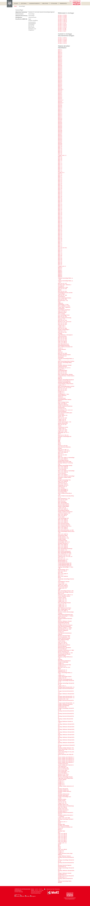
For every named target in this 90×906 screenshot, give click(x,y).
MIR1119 (60, 173)
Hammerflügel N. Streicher (63, 581)
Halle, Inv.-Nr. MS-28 (62, 835)
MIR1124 (60, 180)
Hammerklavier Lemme (63, 427)
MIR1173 (60, 245)
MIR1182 (60, 258)
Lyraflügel (60, 333)
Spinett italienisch (62, 349)
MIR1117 (60, 170)
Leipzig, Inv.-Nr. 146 (62, 842)
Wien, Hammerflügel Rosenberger (65, 548)
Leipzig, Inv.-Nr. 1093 (62, 584)
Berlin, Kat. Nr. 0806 (62, 328)
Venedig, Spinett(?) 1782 (63, 538)
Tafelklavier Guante (62, 312)
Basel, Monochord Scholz (63, 344)
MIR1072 (60, 110)
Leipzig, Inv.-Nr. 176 (62, 601)
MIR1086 (60, 127)
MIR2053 (60, 272)
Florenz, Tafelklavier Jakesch (64, 596)
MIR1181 (60, 257)
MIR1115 (60, 167)
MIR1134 (60, 193)
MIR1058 (60, 88)
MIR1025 (60, 61)
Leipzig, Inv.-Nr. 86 (62, 419)
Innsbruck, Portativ (62, 597)
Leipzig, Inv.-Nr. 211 (62, 155)
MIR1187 (60, 265)
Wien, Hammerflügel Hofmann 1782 (65, 590)
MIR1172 (60, 243)
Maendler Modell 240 (62, 561)
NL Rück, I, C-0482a (62, 15)
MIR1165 (60, 234)
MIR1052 (60, 80)
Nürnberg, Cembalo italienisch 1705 (66, 747)
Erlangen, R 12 (61, 393)
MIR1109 (60, 159)
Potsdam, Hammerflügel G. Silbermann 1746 (63, 330)
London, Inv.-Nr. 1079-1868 (64, 817)
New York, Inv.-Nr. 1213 (63, 559)
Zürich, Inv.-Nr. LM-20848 (63, 769)
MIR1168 (60, 238)
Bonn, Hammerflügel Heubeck (64, 602)
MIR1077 (60, 117)
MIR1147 (60, 210)
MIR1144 (60, 206)
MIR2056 (60, 275)
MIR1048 (60, 75)
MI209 (59, 443)
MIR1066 (60, 101)
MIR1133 (60, 192)
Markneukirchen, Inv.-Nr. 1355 (64, 629)
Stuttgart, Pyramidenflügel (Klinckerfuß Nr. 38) (63, 706)
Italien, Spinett (61, 583)
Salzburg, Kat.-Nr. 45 (62, 670)
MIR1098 (60, 143)
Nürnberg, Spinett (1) (62, 811)
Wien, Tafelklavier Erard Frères (64, 608)
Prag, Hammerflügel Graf (63, 518)
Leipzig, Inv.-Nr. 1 (61, 675)
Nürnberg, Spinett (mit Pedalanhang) (66, 806)
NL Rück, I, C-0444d (62, 39)
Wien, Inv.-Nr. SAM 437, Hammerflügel (66, 470)
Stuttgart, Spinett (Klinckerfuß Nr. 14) (66, 703)
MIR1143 (60, 205)
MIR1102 (60, 148)
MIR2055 (60, 274)
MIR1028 (60, 65)
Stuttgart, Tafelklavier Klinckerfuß (65, 704)
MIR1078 (60, 118)
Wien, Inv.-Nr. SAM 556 (63, 547)
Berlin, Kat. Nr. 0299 (62, 288)
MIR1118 (60, 171)
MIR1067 (60, 104)
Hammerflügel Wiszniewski (64, 345)
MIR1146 (60, 209)
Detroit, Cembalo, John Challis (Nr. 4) (66, 761)
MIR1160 (60, 228)
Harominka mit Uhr (62, 408)
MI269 (59, 668)
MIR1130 (60, 188)
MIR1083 (60, 123)
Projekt (16, 3)
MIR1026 (60, 63)
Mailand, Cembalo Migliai (63, 506)
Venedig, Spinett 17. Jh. (63, 536)
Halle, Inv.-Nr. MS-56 (62, 341)
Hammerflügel (61, 414)
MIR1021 (60, 57)
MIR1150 (60, 214)
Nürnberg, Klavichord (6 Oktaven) (65, 625)
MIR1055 (60, 84)
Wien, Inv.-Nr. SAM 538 (63, 472)
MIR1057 (60, 86)
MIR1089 (60, 131)
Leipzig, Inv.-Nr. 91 (62, 428)
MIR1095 (60, 139)
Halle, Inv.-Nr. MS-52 (62, 342)
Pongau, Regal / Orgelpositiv (64, 307)
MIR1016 (60, 49)
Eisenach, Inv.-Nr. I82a (63, 445)
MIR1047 (60, 73)
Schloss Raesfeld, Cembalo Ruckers (65, 383)
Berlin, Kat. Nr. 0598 (62, 389)
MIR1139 (60, 200)
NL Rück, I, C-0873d (62, 21)
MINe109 (60, 378)
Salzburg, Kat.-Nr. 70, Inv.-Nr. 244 (65, 556)
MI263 (59, 823)
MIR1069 (60, 106)
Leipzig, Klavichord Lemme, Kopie (65, 853)
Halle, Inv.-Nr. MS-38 (62, 833)
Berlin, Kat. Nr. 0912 (62, 371)
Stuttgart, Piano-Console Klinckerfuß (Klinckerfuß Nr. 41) (66, 876)
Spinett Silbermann (62, 395)
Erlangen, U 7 (61, 852)
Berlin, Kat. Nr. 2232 (62, 340)
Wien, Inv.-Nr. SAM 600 (63, 481)
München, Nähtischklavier (63, 505)
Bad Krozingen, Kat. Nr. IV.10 (64, 367)
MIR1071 (60, 109)
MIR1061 (60, 93)
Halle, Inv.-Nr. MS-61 (62, 840)
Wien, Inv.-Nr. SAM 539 (63, 466)
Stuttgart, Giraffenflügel (63, 662)
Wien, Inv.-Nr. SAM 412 (63, 610)
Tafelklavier (60, 396)
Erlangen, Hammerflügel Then (64, 480)
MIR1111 (60, 162)
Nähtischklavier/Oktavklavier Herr (65, 614)
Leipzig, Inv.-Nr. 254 (62, 598)
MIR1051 (60, 78)
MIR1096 (60, 141)
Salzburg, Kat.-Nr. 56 (62, 482)
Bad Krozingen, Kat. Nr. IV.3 (64, 542)
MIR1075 (60, 114)
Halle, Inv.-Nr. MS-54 (62, 403)
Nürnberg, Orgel (61, 824)
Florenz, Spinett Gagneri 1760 (64, 422)
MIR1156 (60, 222)
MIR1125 (60, 181)
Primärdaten (63, 3)
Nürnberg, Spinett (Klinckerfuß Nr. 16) (66, 697)
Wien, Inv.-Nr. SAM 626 (63, 546)
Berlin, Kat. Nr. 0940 (62, 455)
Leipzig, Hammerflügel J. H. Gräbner (65, 616)
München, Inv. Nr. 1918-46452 (64, 321)
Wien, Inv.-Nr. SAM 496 (63, 468)
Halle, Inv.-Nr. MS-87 (62, 841)
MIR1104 (60, 151)
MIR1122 (60, 177)
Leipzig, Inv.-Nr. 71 (62, 385)
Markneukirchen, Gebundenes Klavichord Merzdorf (64, 648)
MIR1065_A (60, 100)
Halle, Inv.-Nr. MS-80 (62, 849)
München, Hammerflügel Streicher (65, 776)
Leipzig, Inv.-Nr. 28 (62, 678)
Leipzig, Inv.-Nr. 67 (62, 266)
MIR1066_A (60, 102)
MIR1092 (60, 135)
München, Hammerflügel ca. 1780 (65, 652)
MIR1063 (60, 96)
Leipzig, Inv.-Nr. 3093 (62, 429)
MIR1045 (60, 71)
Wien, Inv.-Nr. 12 (61, 557)
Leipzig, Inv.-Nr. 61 (62, 685)
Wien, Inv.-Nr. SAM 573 (63, 519)
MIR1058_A (60, 89)
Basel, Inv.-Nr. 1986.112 (63, 449)
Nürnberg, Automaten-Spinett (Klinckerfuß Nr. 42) (64, 355)
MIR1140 (60, 201)
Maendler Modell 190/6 (63, 569)
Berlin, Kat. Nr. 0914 (62, 390)
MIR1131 (60, 189)
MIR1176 (60, 250)
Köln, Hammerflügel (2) (63, 490)
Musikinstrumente (34, 3)
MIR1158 (60, 225)
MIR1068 (60, 105)
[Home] (9, 3)
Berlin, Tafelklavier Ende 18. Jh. (64, 526)
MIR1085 (60, 126)
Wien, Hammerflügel (62, 502)
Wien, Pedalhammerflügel (63, 639)
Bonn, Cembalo (61, 488)
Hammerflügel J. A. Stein (63, 304)
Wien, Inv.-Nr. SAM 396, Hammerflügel (66, 476)
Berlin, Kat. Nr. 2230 (62, 316)
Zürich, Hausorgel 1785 (63, 767)
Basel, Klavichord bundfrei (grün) (65, 412)
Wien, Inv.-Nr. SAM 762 (63, 452)
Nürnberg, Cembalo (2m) (63, 790)
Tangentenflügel (61, 294)
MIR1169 (60, 239)
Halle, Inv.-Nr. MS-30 (62, 836)
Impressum (39, 891)
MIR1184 (60, 261)
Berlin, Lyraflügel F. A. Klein (64, 305)
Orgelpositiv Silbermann (63, 404)
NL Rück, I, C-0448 (62, 23)
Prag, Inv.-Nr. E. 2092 (62, 431)
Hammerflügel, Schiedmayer (64, 309)
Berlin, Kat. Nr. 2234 (62, 291)
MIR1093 (60, 137)
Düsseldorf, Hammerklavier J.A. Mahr (66, 650)
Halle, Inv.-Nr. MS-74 (62, 311)
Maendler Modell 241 (62, 560)
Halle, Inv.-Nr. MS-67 (62, 642)
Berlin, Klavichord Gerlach (63, 523)
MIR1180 (60, 255)
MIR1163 (60, 232)
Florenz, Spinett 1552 (62, 415)
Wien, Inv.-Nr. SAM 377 (63, 458)
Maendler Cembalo (62, 799)
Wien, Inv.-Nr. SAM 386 (63, 576)
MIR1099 (60, 144)
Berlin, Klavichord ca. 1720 (64, 498)
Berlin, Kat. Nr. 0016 (62, 247)
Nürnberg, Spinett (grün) (63, 795)
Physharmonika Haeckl (63, 586)
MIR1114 (60, 166)
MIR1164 (60, 233)
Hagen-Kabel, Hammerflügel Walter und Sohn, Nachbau (65, 778)
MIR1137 (60, 197)
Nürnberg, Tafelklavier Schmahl (64, 365)
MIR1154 (60, 220)
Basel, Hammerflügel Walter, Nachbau (66, 361)
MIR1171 (60, 242)
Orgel (59, 589)
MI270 (59, 433)
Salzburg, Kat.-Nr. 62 (62, 486)
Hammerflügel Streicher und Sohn (65, 292)
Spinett (59, 350)
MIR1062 (60, 94)
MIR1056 (60, 85)
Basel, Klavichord (61, 501)
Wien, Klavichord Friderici (63, 503)
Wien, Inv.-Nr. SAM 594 (63, 528)
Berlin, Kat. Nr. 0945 (62, 373)
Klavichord (60, 352)
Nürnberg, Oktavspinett (63, 788)
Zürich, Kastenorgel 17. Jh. (63, 771)
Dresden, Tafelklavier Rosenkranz (65, 406)
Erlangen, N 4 (61, 663)
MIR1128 (60, 185)
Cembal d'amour (61, 641)
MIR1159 (60, 226)
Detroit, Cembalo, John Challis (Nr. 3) (66, 759)
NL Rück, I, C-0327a (62, 37)
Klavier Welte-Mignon (62, 773)
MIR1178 (60, 253)
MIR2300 (60, 276)
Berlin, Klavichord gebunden (64, 524)
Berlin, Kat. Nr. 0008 (62, 353)
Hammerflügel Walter (62, 370)
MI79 (59, 832)
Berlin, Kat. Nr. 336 (62, 802)
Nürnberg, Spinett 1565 (63, 804)
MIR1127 (60, 184)
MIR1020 (60, 56)
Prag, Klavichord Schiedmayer (64, 626)
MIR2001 (60, 270)
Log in (70, 1)
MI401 (59, 439)
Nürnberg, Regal (61, 831)
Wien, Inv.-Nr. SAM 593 (63, 521)
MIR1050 (60, 77)
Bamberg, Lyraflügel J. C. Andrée (65, 627)
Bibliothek (45, 3)
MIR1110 (60, 160)
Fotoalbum (54, 3)
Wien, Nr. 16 (60, 453)
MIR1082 (60, 122)
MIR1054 (60, 82)
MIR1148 (60, 212)
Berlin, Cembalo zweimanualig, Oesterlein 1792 (64, 318)
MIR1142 (60, 204)
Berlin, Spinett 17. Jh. (62, 550)
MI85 (59, 441)
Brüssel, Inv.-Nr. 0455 (62, 808)
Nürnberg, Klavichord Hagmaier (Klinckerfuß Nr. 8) (64, 866)
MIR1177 (60, 251)
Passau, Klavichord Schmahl (64, 638)
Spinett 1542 (61, 416)
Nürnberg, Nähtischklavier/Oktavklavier (64, 660)
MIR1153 (60, 218)
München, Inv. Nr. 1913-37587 (64, 387)
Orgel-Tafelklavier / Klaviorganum (65, 334)
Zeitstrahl (24, 3)
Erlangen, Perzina (61, 800)
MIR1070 (60, 108)
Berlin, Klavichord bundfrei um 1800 (66, 530)
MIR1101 (60, 147)
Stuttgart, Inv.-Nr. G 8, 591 (63, 623)
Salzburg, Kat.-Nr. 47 (62, 671)
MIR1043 (60, 68)
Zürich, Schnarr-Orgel (62, 770)
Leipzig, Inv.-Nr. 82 (62, 507)
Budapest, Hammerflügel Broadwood (66, 379)
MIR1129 (60, 187)
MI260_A (60, 829)
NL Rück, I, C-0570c (62, 24)
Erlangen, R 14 (61, 391)
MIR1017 (60, 51)
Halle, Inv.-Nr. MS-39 (62, 571)
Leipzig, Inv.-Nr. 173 (62, 605)
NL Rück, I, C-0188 (62, 28)
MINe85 (59, 290)
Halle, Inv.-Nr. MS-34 (62, 837)
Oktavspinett (61, 357)
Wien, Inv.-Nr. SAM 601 (63, 474)
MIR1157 (60, 224)
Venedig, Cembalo (62, 539)
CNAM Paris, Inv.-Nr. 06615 (64, 451)
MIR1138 (60, 199)
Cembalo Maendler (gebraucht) (64, 565)
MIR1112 (60, 163)
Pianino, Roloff (61, 517)
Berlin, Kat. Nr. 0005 (62, 338)
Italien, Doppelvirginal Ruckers (64, 298)
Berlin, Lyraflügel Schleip (63, 402)
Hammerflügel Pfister (62, 491)
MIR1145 (60, 208)
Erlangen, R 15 (61, 369)
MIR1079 (60, 53)
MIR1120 (60, 175)
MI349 (59, 577)
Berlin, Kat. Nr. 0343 (62, 299)
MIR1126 (60, 183)
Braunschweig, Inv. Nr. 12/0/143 (65, 410)
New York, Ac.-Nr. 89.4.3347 (64, 667)
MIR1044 (60, 69)
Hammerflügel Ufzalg (62, 540)
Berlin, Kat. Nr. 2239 (62, 320)
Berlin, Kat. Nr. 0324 (62, 324)
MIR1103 (60, 150)
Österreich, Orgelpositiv (63, 630)
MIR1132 (60, 191)
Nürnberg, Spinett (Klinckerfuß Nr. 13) (66, 687)
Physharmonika (61, 407)
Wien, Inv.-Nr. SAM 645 (63, 527)
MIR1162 (60, 230)
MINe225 (60, 854)
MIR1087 (60, 129)
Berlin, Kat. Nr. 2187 (62, 283)
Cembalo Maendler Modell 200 (64, 564)
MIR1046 (60, 72)
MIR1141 (60, 203)
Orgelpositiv (60, 303)
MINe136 (60, 456)
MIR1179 (60, 254)
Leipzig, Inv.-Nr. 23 (62, 420)
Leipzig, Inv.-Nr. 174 (62, 606)
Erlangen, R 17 (61, 782)
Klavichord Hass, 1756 (63, 300)
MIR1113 (60, 164)
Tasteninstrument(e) (62, 336)
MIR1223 (60, 267)
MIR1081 (60, 121)
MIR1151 (60, 216)
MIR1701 (60, 268)
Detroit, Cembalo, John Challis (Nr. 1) (66, 757)
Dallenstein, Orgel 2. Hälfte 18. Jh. (65, 594)
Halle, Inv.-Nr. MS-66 (62, 807)
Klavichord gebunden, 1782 (64, 637)
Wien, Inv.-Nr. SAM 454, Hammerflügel (66, 457)
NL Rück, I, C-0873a (62, 19)
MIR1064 (60, 97)
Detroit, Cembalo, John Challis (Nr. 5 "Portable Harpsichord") (66, 763)
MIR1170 (60, 241)
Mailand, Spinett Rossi (63, 423)
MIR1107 (60, 156)
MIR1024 (60, 60)
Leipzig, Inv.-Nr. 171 (62, 604)
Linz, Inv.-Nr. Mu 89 (62, 469)
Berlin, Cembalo (61, 313)
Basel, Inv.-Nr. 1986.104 (63, 435)
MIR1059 (60, 90)
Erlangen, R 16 (61, 172)
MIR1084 (60, 125)
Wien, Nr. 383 (61, 593)
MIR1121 (60, 176)
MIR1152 (60, 217)
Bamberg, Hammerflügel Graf (64, 382)
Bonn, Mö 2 (60, 572)
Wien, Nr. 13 (60, 575)
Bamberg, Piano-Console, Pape (64, 461)
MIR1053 (60, 81)
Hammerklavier (61, 308)
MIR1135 (60, 195)
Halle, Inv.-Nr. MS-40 (62, 515)
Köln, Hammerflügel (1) (63, 489)
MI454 (59, 444)
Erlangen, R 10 (61, 783)
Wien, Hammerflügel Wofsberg (64, 552)
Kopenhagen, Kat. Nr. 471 (63, 432)
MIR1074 (60, 113)
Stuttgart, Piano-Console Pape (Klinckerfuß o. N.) (64, 665)
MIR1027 (60, 64)
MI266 (59, 848)
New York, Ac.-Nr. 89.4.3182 (64, 555)
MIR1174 (60, 246)
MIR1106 (60, 154)
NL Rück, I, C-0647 (62, 31)
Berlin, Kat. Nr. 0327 (62, 332)
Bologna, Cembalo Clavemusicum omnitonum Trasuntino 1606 (65, 512)
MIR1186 (60, 263)
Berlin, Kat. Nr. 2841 (62, 424)
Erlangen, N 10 (61, 784)
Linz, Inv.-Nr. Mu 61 (62, 473)
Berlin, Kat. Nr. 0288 (62, 323)
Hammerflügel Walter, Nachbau (64, 399)
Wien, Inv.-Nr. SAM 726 (63, 534)
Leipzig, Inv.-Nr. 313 (62, 588)
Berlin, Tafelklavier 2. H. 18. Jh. (64, 553)
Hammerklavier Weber (63, 535)
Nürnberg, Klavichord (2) (63, 809)
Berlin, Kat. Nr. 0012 (62, 337)
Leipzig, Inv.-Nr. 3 (61, 327)
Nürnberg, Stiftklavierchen (63, 794)
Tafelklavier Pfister (62, 655)
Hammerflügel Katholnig (63, 460)
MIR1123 (60, 179)
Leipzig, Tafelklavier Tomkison (64, 856)
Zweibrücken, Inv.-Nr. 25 (63, 485)
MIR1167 (60, 237)
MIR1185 (60, 262)
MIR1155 (60, 221)
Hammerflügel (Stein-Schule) (64, 654)
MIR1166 (60, 236)
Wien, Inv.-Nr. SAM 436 (63, 544)
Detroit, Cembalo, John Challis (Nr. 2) (66, 758)
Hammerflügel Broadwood (63, 510)
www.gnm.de (34, 891)
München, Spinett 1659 (63, 775)
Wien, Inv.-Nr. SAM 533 (63, 522)
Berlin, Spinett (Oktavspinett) (64, 551)
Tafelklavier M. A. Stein (63, 287)
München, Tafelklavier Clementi (65, 621)
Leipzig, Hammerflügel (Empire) (64, 676)
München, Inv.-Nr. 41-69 (63, 699)
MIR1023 (60, 59)
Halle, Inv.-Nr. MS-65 (62, 838)
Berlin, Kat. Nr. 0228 (62, 418)
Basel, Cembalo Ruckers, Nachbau (65, 374)
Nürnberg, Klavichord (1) (63, 543)
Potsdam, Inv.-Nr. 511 (62, 821)
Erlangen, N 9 (61, 850)
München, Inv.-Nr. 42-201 (63, 774)
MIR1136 (60, 196)
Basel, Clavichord (61, 617)
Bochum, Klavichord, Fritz (63, 651)
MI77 (59, 845)
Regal (59, 301)
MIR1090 (60, 133)
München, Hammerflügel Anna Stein (65, 592)
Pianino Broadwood (62, 411)
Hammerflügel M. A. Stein (63, 394)
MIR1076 (60, 115)
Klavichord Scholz (62, 398)
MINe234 (60, 400)
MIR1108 (60, 158)
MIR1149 (60, 213)
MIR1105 (60, 152)
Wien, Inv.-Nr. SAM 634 (63, 484)
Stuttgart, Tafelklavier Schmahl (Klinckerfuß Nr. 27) (64, 873)
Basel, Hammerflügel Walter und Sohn (66, 386)
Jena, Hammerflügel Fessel (64, 315)
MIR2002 (60, 271)
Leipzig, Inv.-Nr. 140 (62, 600)
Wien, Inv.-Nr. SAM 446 (63, 509)
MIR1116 (60, 168)
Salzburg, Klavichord (62, 366)
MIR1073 (60, 111)
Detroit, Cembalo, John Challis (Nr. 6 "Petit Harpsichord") (66, 765)
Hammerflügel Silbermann (63, 622)
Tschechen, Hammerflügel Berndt (65, 679)
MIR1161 (60, 229)
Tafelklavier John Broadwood (64, 381)
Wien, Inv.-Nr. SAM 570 (63, 573)
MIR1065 (60, 98)
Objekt (15, 6)
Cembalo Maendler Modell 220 (64, 563)
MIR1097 (60, 142)
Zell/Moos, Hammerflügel (63, 825)
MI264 (59, 846)
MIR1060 (60, 92)
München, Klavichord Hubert (64, 635)
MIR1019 (60, 55)
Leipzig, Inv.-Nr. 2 (61, 325)
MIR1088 (60, 130)
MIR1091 (60, 134)
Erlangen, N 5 (61, 631)
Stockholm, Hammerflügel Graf (64, 436)
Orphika (59, 426)
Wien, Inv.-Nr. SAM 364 (63, 585)
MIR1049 (60, 76)
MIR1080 (60, 119)
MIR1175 (60, 249)
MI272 (59, 844)
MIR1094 (60, 138)
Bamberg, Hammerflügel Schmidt (65, 465)
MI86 (59, 440)
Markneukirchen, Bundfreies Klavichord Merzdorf (64, 645)
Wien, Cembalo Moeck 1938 (64, 609)
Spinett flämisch (61, 296)
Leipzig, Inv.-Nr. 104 (62, 803)
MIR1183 (60, 259)
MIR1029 (60, 67)
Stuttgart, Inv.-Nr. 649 (62, 643)
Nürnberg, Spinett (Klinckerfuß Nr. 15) (66, 696)
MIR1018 (60, 52)
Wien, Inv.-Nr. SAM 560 (63, 514)
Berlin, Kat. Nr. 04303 (62, 499)
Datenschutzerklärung (35, 893)
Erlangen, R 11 (61, 780)
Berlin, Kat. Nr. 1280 (62, 295)
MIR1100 (60, 146)
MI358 (59, 437)
